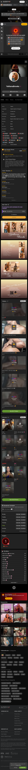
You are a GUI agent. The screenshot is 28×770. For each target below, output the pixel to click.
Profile (2, 99)
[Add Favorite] (2, 24)
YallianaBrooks (5, 650)
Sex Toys (15, 137)
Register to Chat (16, 48)
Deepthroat (13, 133)
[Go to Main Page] (8, 1)
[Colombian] (2, 655)
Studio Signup (4, 734)
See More (13, 200)
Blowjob (6, 133)
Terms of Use (16, 716)
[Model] (26, 61)
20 (4, 480)
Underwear (13, 140)
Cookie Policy (18, 765)
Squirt (21, 137)
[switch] (12, 509)
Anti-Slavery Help (17, 725)
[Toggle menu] (1, 2)
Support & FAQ (17, 731)
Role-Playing (6, 137)
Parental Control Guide (18, 723)
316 (4, 433)
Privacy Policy (17, 713)
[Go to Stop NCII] (8, 757)
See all (22, 301)
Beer (20, 140)
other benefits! (18, 46)
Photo (12, 142)
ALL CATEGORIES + (6, 701)
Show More (13, 582)
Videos (16, 4)
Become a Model (4, 731)
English (22, 707)
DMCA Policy (16, 718)
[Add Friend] (17, 95)
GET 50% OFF (8, 598)
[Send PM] (24, 95)
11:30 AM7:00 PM (20, 514)
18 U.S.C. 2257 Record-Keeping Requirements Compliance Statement (14, 760)
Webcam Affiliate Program (6, 736)
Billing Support (17, 734)
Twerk (5, 140)
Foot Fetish (6, 135)
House (5, 142)
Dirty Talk (21, 133)
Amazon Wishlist (13, 144)
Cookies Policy (17, 720)
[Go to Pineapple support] (2, 757)
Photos (22, 4)
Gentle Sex (15, 135)
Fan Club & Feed (18, 99)
